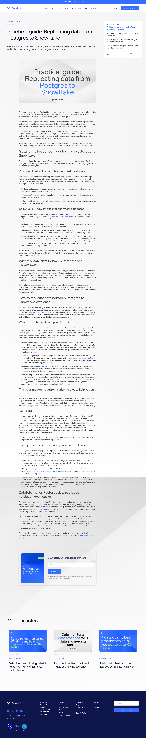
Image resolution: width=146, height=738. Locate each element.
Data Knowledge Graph (63, 709)
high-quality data (34, 473)
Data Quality (44, 714)
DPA (24, 715)
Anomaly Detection (64, 715)
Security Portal (81, 713)
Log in (115, 8)
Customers (76, 8)
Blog (77, 705)
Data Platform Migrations (44, 706)
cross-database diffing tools (42, 509)
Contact (97, 710)
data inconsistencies (82, 358)
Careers (97, 708)
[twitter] (13, 711)
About (96, 705)
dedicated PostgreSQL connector (41, 312)
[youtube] (21, 711)
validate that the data (46, 366)
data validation (45, 523)
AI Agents (61, 705)
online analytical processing (61, 216)
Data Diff (61, 712)
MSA (20, 715)
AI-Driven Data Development (45, 711)
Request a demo (126, 710)
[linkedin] (8, 711)
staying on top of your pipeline (56, 471)
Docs (78, 710)
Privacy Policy (12, 715)
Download (54, 571)
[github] (17, 711)
